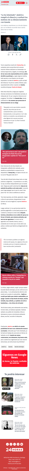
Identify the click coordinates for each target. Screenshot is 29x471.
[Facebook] (12, 54)
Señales (21, 3)
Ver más (4, 161)
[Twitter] (16, 54)
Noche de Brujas (19, 347)
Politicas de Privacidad (14, 463)
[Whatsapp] (8, 54)
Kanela (10, 347)
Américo (4, 347)
